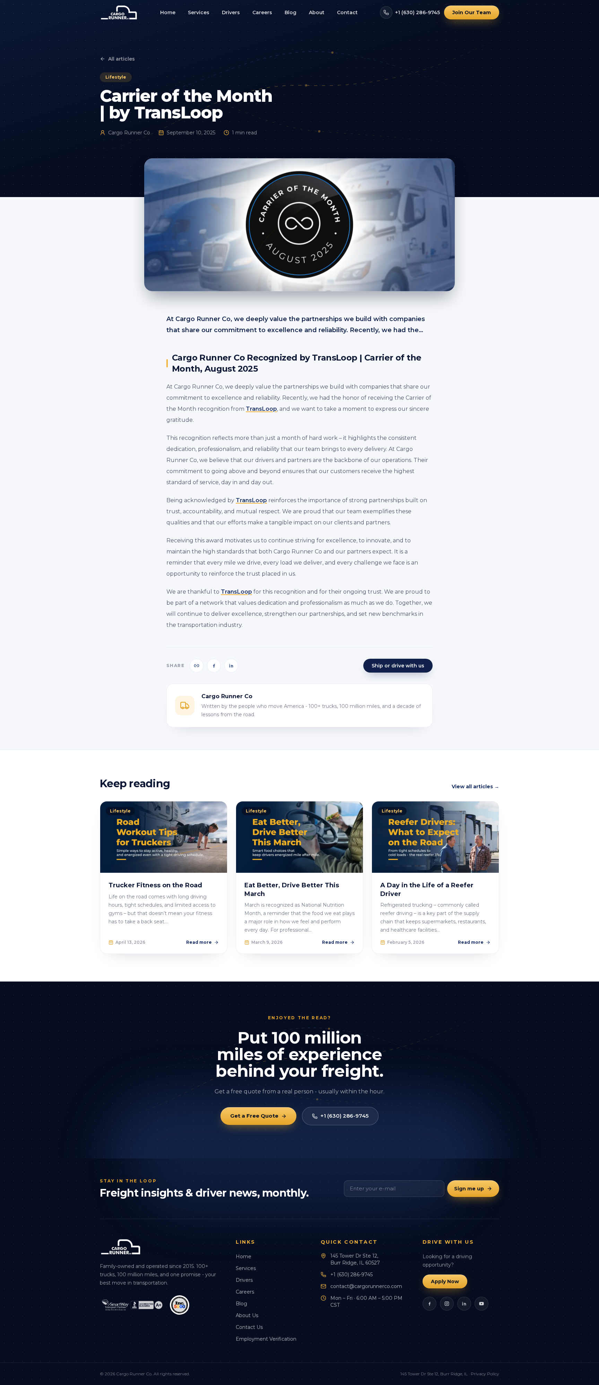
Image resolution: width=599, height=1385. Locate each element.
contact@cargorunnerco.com (366, 1286)
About (316, 12)
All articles (121, 59)
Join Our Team (471, 12)
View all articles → (475, 786)
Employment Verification (266, 1339)
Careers (262, 12)
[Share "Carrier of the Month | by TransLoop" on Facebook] (214, 666)
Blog (290, 12)
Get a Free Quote (254, 1115)
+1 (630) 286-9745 (417, 12)
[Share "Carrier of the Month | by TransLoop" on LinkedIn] (231, 666)
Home (167, 12)
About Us (247, 1315)
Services (198, 12)
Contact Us (249, 1327)
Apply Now (445, 1281)
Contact (347, 12)
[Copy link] (196, 666)
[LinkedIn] (464, 1304)
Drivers (231, 12)
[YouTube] (481, 1304)
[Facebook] (429, 1304)
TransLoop (261, 409)
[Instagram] (447, 1304)
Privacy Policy (485, 1373)
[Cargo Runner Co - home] (119, 12)
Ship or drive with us (398, 666)
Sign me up (469, 1189)
